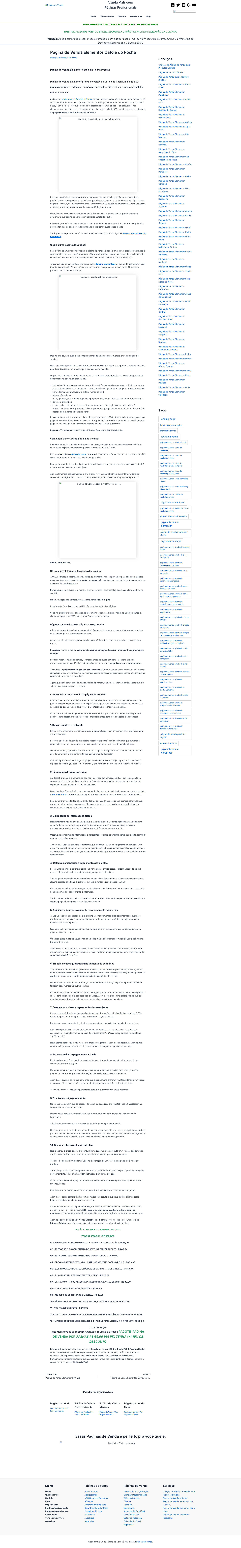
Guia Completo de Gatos (96, 1508)
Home (48, 1491)
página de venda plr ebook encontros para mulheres (171, 711)
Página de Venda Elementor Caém (174, 176)
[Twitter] (178, 5)
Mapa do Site (51, 1504)
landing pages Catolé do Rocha (77, 99)
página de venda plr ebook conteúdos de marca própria (172, 602)
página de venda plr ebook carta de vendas (173, 571)
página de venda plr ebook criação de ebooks (174, 626)
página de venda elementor (169, 524)
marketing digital (168, 431)
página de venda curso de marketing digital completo (171, 464)
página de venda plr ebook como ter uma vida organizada (173, 595)
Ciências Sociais (131, 1498)
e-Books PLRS (59, 794)
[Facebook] (173, 5)
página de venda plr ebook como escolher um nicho (173, 587)
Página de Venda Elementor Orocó (174, 266)
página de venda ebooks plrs (173, 516)
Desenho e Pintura (93, 1511)
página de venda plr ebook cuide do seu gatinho (173, 649)
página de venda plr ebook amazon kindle (174, 548)
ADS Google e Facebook (96, 1498)
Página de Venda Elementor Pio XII (174, 215)
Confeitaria (129, 1508)
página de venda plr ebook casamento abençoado (171, 579)
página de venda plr (171, 541)
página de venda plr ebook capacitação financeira (171, 564)
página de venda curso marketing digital (174, 480)
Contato (49, 1498)
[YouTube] (194, 5)
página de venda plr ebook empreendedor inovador (171, 704)
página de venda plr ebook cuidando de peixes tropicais (172, 641)
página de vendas (168, 743)
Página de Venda (60, 1403)
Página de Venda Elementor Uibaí (174, 227)
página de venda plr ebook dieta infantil (173, 665)
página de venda (78, 454)
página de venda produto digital (172, 736)
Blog (47, 1501)
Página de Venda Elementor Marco (174, 358)
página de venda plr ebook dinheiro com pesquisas (174, 673)
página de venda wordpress (169, 751)
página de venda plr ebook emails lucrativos (174, 696)
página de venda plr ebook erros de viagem (173, 719)
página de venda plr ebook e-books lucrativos (172, 688)
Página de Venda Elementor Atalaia (175, 122)
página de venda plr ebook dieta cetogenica (173, 657)
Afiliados (88, 1501)
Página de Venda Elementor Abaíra (174, 164)
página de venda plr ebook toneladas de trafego (171, 727)
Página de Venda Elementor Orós (174, 387)
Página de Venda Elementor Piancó (175, 370)
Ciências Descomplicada (135, 1495)
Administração (91, 1491)
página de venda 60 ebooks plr (173, 442)
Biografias (89, 1521)
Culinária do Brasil (132, 1521)
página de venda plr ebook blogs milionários (173, 556)
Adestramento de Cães (95, 1504)
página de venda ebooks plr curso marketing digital (174, 509)
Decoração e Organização (136, 1491)
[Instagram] (183, 5)
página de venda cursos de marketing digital (171, 495)
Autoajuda (89, 1518)
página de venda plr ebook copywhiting (171, 610)
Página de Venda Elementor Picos (174, 375)
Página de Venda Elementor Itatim (174, 232)
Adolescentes (90, 1495)
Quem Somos (51, 1495)
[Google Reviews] (189, 5)
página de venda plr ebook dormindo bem (171, 680)
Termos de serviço (54, 1518)
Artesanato (89, 1514)
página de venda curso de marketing (171, 449)
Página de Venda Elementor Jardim (175, 211)
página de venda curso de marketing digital (171, 456)
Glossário (50, 1521)
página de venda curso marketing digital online (174, 487)
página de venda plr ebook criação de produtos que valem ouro (174, 634)
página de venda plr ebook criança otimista (174, 618)
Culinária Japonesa (133, 1518)
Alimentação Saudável (134, 1511)
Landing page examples (171, 425)
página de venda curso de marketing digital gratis (171, 472)
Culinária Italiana (131, 1514)
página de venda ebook (173, 502)
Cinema (127, 1501)
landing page (168, 419)
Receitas (128, 1504)
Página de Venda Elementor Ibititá (174, 354)
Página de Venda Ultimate (170, 72)
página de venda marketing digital (173, 533)
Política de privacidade (56, 1508)
